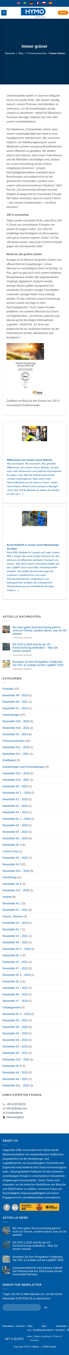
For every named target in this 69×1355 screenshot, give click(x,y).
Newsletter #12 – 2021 (16, 779)
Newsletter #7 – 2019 (15, 1000)
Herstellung (9, 877)
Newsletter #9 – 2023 (15, 1040)
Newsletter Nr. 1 (12, 903)
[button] (4, 13)
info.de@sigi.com (16, 1108)
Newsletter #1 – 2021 (15, 909)
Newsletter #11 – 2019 (16, 747)
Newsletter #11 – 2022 (16, 1085)
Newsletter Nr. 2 (12, 955)
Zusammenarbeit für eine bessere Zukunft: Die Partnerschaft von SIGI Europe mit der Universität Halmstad (38, 1271)
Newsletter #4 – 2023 (15, 812)
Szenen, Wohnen (13, 916)
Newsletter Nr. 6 (12, 883)
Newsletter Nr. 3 (12, 981)
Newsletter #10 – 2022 (16, 1059)
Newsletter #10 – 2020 (16, 871)
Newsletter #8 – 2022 (15, 994)
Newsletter (8, 1326)
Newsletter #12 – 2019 (16, 773)
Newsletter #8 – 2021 (15, 1079)
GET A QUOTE (14, 1338)
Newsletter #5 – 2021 (15, 1020)
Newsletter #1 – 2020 (15, 799)
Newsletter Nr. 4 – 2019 (16, 1014)
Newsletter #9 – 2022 (15, 1027)
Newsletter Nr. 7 (12, 929)
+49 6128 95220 (16, 1104)
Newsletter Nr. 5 (12, 864)
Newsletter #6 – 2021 (15, 1053)
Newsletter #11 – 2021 (16, 753)
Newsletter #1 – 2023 (15, 708)
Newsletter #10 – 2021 (16, 727)
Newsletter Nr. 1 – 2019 (16, 818)
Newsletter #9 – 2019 (15, 695)
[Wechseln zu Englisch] (18, 3)
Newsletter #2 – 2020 (15, 825)
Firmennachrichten (37, 53)
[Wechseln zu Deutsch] (31, 3)
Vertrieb (7, 896)
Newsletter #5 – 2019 (15, 1046)
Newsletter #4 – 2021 (15, 987)
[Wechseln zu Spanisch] (50, 3)
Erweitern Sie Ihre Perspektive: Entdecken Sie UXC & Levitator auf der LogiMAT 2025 (38, 663)
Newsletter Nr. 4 (12, 844)
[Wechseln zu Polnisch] (44, 3)
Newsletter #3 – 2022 (15, 831)
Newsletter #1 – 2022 (15, 805)
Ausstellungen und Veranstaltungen (24, 766)
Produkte (8, 688)
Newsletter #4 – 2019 (15, 922)
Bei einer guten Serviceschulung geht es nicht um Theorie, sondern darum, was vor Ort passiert (39, 630)
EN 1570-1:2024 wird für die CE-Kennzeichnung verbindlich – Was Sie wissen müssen (35, 647)
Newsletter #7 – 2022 (15, 968)
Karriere (20, 1326)
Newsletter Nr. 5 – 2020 (16, 949)
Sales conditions (42, 1336)
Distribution (9, 760)
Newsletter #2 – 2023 (15, 734)
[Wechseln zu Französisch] (37, 3)
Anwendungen (11, 714)
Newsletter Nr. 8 (12, 1065)
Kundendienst (14, 1112)
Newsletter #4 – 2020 (15, 1033)
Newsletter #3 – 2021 (15, 936)
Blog (21, 53)
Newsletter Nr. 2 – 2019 (16, 792)
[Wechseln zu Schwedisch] (25, 3)
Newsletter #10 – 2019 (16, 721)
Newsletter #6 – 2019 (15, 1072)
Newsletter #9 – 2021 (15, 701)
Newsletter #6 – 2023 (15, 838)
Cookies (28, 1336)
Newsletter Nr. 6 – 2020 (16, 974)
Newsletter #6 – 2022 (15, 942)
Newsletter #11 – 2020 (16, 890)
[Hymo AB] (33, 13)
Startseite (10, 53)
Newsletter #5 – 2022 (15, 857)
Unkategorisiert (12, 1007)
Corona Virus (10, 851)
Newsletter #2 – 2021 (15, 962)
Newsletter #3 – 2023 (15, 786)
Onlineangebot (15, 1117)
